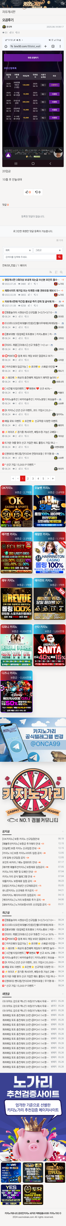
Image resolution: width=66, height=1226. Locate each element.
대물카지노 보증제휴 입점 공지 (17, 881)
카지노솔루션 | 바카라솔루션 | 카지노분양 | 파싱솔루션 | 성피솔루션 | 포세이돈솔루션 (30, 957)
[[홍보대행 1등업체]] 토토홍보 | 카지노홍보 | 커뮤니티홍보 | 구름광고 (30, 929)
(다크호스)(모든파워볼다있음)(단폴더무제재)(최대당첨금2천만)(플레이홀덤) (30, 925)
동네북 (9, 27)
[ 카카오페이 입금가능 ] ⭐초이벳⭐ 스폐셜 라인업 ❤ (30, 943)
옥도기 (61, 371)
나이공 (61, 360)
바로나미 (60, 382)
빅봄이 (61, 393)
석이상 (61, 436)
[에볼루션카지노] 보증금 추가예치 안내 (21, 843)
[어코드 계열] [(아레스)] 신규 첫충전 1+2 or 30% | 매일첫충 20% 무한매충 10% (30, 934)
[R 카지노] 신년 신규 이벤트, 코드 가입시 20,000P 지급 (30, 962)
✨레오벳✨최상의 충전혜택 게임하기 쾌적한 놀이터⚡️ (30, 948)
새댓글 (6, 993)
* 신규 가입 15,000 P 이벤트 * (19, 985)
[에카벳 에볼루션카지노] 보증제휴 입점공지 (23, 867)
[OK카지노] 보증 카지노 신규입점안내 (20, 839)
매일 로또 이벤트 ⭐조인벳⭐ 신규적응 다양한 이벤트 (30, 967)
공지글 (6, 831)
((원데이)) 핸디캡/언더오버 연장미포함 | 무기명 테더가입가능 (30, 981)
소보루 (61, 403)
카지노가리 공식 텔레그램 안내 (17, 876)
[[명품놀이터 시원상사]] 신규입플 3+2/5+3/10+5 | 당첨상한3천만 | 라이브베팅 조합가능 (30, 920)
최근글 (6, 912)
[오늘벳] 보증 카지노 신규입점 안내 (19, 848)
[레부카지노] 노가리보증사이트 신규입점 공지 (24, 904)
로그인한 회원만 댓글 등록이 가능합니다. (33, 231)
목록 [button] (60, 240)
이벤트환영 (59, 447)
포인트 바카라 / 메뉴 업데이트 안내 (19, 862)
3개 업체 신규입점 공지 (13, 857)
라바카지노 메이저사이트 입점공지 (19, 895)
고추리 (61, 338)
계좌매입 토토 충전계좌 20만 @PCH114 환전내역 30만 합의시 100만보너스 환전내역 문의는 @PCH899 (26, 1015)
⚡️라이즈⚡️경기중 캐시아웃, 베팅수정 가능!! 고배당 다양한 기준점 (30, 971)
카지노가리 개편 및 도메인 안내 (17, 871)
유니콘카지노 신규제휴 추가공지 (18, 890)
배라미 (61, 425)
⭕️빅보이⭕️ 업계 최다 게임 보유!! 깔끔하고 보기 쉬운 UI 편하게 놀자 (30, 939)
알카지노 (60, 414)
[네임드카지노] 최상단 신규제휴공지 (19, 885)
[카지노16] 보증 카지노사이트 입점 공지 (22, 853)
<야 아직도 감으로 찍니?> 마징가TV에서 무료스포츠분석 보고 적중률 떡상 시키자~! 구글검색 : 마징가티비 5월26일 (26, 1001)
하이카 (61, 469)
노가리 (61, 284)
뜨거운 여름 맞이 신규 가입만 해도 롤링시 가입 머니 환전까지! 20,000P (30, 976)
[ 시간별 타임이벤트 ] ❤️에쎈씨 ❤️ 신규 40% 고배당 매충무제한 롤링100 (30, 953)
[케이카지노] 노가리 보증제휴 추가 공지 (21, 899)
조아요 (61, 316)
